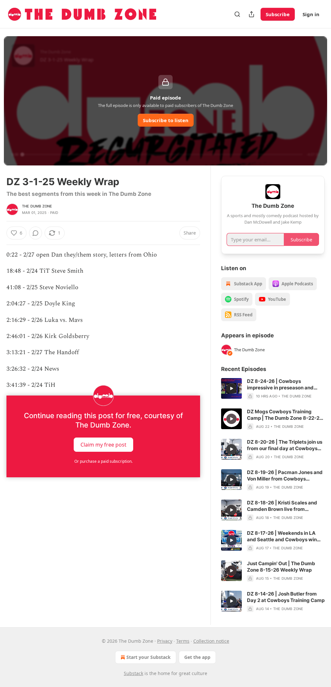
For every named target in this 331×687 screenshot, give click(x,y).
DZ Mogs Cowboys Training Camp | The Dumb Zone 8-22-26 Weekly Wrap (285, 414)
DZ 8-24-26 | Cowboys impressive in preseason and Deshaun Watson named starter (284, 384)
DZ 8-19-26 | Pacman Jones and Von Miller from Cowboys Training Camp (285, 475)
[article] (273, 388)
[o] (231, 388)
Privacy (164, 641)
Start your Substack (148, 657)
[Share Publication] (251, 14)
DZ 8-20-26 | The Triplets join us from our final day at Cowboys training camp (284, 445)
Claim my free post (103, 444)
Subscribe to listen (165, 120)
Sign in (311, 14)
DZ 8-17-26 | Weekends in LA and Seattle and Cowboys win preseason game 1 (282, 536)
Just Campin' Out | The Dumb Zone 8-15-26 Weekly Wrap (281, 566)
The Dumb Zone (37, 206)
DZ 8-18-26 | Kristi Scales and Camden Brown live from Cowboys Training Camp (282, 506)
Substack (133, 673)
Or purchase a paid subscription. (103, 461)
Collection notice (211, 641)
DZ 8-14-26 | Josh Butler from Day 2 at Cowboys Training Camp (286, 597)
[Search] (237, 14)
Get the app (197, 657)
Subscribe (278, 14)
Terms (182, 641)
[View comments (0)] (35, 233)
